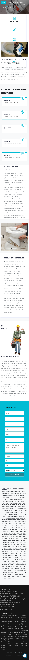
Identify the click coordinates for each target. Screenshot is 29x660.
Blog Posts (11, 606)
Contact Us (3, 606)
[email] (10, 602)
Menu (3, 2)
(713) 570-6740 (11, 2)
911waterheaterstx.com (7, 604)
